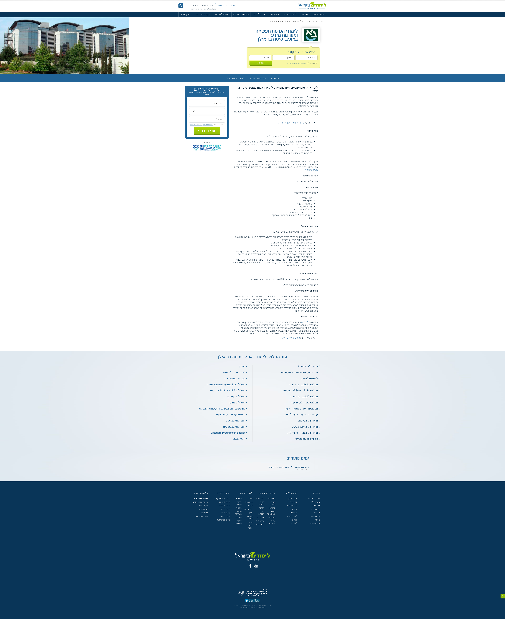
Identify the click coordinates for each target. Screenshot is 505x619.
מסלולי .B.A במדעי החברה (303, 384)
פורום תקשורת (224, 505)
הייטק (242, 366)
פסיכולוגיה (260, 524)
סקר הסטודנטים (202, 14)
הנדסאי (245, 14)
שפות (250, 505)
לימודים (321, 21)
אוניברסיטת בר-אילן (290, 338)
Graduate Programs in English (228, 433)
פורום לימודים (314, 523)
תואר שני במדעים (235, 421)
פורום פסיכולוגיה (223, 519)
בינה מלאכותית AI (308, 366)
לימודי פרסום (239, 503)
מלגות (236, 14)
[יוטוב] (256, 566)
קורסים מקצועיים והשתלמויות (301, 414)
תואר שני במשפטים (234, 427)
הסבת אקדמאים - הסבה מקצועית (299, 372)
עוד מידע (275, 78)
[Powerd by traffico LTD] (252, 600)
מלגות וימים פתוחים (235, 78)
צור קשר (204, 512)
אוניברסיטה (315, 509)
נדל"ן (250, 498)
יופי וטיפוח (248, 509)
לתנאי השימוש (302, 63)
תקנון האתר (203, 505)
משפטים (271, 498)
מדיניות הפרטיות (201, 516)
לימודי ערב (293, 523)
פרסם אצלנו (222, 5)
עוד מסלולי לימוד (258, 78)
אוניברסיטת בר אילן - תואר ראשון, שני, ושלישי (287, 467)
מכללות (317, 512)
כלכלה (272, 508)
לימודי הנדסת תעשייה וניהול (291, 123)
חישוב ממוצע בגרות (200, 502)
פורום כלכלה (225, 509)
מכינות (294, 509)
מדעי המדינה (261, 512)
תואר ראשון (318, 14)
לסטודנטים (203, 509)
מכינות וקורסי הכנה (234, 378)
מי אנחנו (234, 5)
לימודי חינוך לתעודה (234, 372)
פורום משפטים (224, 502)
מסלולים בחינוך (236, 403)
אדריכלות (260, 517)
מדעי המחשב (261, 503)
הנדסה (312, 21)
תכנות (250, 522)
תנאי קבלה (239, 439)
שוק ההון (248, 502)
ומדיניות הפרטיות (292, 63)
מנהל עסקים (272, 503)
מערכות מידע (311, 170)
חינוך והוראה (272, 522)
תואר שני (305, 14)
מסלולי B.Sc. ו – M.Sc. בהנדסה (300, 390)
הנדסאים (294, 512)
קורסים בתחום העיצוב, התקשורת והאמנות (222, 409)
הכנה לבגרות (259, 14)
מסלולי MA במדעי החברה (304, 396)
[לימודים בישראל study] (312, 5)
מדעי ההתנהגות (271, 512)
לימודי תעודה (290, 14)
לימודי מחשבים (238, 522)
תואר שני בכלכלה (308, 421)
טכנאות (239, 508)
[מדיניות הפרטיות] (503, 596)
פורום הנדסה (225, 516)
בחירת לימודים (222, 14)
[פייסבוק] (250, 566)
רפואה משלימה (238, 512)
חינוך (250, 512)
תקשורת (271, 517)
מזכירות (239, 498)
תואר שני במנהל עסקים (305, 427)
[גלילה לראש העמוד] (503, 611)
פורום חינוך (225, 512)
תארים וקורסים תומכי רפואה (229, 414)
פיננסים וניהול (249, 517)
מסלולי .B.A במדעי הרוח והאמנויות (226, 384)
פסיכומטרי (274, 14)
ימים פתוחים (315, 516)
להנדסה (305, 322)
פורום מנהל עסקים (223, 498)
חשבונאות (260, 498)
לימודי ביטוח (250, 526)
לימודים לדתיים (309, 378)
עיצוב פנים (260, 521)
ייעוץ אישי (185, 14)
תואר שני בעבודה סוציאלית (303, 433)
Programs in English (306, 439)
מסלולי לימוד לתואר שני (304, 403)
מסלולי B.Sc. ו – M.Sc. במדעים (227, 390)
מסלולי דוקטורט (236, 396)
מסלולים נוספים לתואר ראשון (301, 409)
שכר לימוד (316, 505)
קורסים (294, 519)
